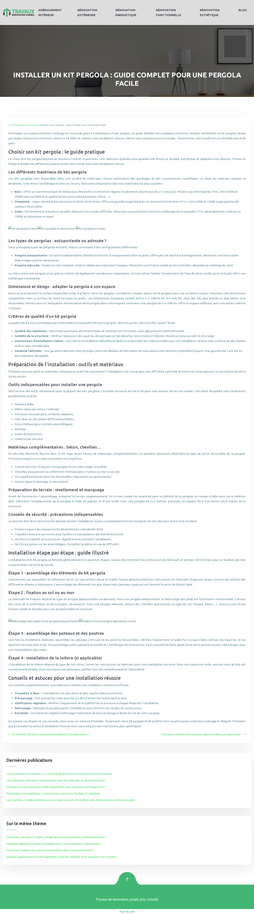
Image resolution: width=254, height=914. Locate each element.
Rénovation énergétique (125, 12)
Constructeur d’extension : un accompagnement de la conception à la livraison (59, 773)
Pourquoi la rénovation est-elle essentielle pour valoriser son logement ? (56, 787)
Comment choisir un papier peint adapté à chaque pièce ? (51, 734)
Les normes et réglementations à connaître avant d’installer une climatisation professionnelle (70, 800)
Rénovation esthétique (210, 12)
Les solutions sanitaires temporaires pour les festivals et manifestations (55, 780)
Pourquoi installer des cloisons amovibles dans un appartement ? (50, 850)
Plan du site (127, 911)
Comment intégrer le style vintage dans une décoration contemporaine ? (56, 837)
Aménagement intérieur (50, 12)
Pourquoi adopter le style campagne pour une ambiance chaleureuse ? (53, 843)
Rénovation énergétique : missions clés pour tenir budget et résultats (53, 793)
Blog (243, 10)
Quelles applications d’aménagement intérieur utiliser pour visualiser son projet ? (61, 856)
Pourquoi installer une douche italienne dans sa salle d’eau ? (201, 734)
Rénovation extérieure (87, 12)
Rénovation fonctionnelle (168, 12)
